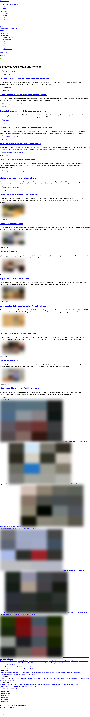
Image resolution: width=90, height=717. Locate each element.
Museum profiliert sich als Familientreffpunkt (20, 388)
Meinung (5, 43)
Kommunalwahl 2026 (18, 667)
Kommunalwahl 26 (7, 37)
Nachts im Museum (8, 251)
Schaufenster (8, 49)
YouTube (4, 15)
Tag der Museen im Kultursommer (15, 278)
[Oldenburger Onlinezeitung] (8, 688)
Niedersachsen (6, 39)
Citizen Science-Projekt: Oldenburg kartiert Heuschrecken (26, 127)
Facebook (5, 11)
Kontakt (4, 8)
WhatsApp (5, 19)
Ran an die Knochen (9, 361)
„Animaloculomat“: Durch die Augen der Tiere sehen (23, 95)
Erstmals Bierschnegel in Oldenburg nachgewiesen (23, 111)
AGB (3, 715)
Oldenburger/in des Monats (10, 4)
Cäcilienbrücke (36, 667)
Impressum (5, 711)
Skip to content (4, 1)
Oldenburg (5, 35)
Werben (4, 6)
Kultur (4, 45)
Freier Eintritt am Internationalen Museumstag (20, 143)
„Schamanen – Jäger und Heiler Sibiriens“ (18, 178)
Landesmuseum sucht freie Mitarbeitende (19, 160)
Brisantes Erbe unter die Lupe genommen (18, 333)
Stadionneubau (28, 667)
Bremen (4, 41)
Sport (4, 47)
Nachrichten (5, 33)
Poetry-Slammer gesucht (11, 224)
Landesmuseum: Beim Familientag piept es (19, 194)
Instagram (5, 13)
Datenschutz (6, 713)
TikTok (4, 17)
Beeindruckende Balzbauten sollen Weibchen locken (23, 306)
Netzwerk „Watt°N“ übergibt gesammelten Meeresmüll (24, 78)
